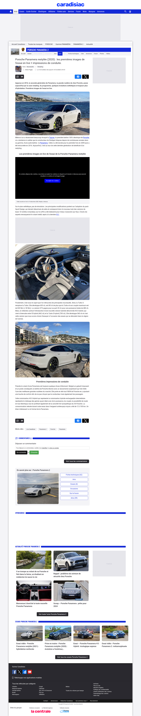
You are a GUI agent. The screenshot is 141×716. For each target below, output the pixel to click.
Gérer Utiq (96, 695)
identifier (44, 448)
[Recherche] (125, 11)
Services (71, 11)
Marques (92, 11)
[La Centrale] (40, 713)
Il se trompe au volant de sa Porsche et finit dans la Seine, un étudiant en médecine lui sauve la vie (32, 574)
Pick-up (41, 692)
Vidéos (108, 53)
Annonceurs (54, 701)
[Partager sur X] (86, 76)
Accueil (23, 53)
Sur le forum (74, 493)
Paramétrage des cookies (100, 693)
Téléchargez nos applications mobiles (28, 678)
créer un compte (54, 448)
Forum (78, 11)
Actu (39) (74, 498)
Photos (102, 53)
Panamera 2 (42, 429)
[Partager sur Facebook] (78, 76)
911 (57, 215)
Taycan (52, 138)
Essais (21, 11)
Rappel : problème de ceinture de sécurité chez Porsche (67, 575)
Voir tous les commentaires (76, 461)
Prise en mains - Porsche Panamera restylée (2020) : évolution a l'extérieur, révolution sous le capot (56, 646)
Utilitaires (51, 11)
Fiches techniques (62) (74, 475)
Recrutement (94, 701)
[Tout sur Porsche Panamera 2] (15, 54)
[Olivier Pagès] (18, 71)
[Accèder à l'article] (33, 560)
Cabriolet (41, 688)
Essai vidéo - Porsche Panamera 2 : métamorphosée (114, 644)
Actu (15, 11)
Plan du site (96, 685)
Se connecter (21, 452)
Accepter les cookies (52, 180)
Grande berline (16, 690)
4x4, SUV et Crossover (45, 690)
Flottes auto (61, 11)
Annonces (100, 11)
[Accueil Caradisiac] (11, 11)
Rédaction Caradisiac (66, 701)
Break (14, 692)
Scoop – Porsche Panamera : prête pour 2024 (69, 604)
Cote (82, 53)
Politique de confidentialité (101, 689)
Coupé (41, 686)
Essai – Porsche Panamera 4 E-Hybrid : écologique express (86, 644)
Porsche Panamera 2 (38, 50)
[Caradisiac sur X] (19, 672)
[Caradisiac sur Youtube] (30, 672)
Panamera (44, 143)
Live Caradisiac (30, 429)
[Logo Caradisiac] (70, 8)
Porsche (86, 138)
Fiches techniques (73, 53)
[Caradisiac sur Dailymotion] (25, 672)
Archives (95, 683)
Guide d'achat (31, 11)
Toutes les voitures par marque (75, 690)
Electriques (42, 11)
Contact (45, 701)
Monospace (15, 694)
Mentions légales (98, 687)
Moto (85, 11)
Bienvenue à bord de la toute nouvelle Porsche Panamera (31, 604)
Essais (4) (74, 484)
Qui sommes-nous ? (81, 701)
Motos (67, 686)
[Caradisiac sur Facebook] (14, 672)
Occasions (74, 489)
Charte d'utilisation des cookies (102, 691)
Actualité (89, 44)
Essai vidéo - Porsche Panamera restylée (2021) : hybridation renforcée (27, 646)
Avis (55, 53)
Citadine (14, 686)
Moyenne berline (17, 688)
